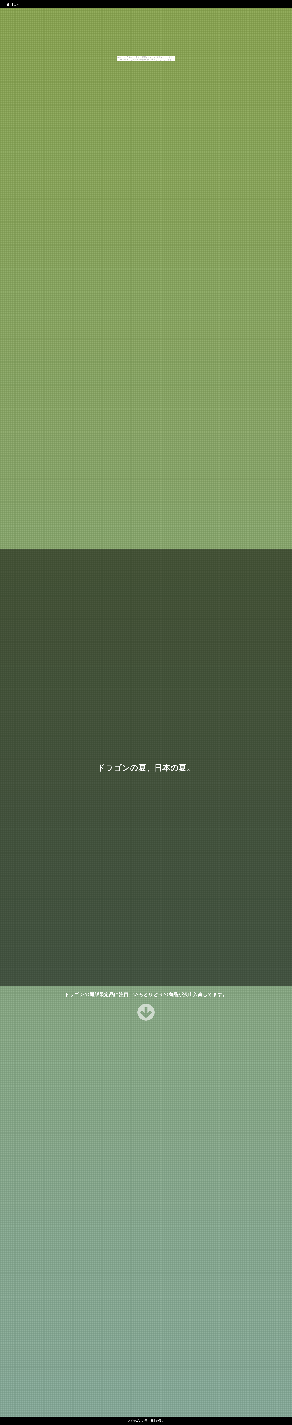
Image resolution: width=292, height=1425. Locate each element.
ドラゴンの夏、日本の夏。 (146, 767)
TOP (14, 4)
